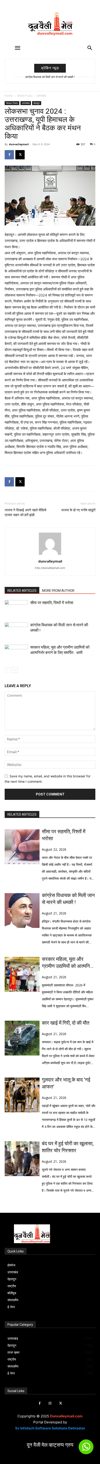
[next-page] (15, 670)
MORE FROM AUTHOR (58, 590)
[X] (20, 154)
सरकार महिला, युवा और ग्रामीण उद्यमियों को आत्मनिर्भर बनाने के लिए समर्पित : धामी (50, 77)
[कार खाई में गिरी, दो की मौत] (22, 1038)
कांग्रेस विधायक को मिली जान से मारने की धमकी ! (68, 898)
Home (9, 96)
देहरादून (36, 103)
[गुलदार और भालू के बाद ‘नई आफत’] (22, 1095)
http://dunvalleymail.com (50, 568)
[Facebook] (9, 154)
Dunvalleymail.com (66, 1416)
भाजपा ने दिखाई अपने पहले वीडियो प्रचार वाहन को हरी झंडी (25, 512)
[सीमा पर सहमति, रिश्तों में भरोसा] (16, 608)
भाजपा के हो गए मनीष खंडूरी (78, 510)
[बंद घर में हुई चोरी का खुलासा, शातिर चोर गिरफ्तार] (22, 1158)
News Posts (24, 96)
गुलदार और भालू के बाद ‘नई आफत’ (66, 1083)
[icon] (86, 1449)
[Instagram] (50, 1403)
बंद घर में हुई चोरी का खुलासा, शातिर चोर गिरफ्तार (67, 1147)
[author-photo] (50, 555)
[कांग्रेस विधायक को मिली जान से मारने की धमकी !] (16, 630)
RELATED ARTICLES (22, 590)
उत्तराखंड (41, 96)
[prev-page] (7, 670)
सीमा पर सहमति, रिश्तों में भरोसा (51, 602)
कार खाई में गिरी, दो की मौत (65, 1023)
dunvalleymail (19, 144)
